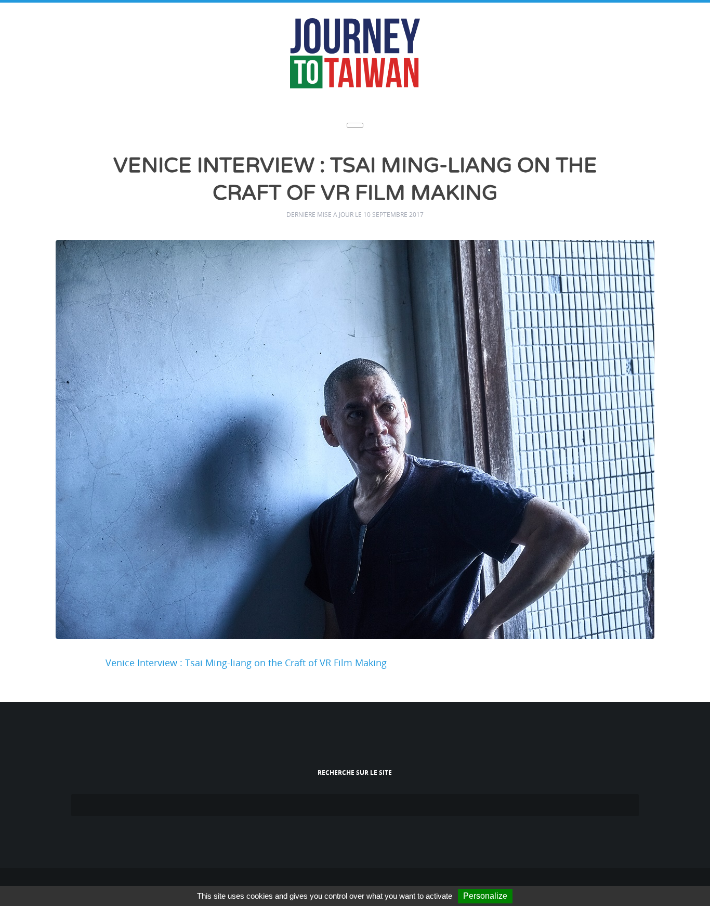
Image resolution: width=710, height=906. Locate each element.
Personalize (485, 895)
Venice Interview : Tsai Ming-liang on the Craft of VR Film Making (246, 659)
